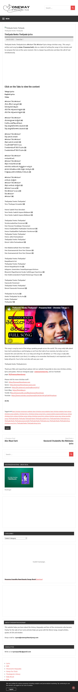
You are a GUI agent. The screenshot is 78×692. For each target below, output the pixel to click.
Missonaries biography (13, 669)
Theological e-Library (13, 674)
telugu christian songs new (53, 416)
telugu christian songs (20, 416)
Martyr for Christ (12, 671)
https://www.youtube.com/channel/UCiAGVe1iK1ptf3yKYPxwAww (34, 395)
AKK (7, 666)
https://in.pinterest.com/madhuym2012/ (25, 387)
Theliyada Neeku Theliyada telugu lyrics (29, 423)
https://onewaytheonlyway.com (19, 382)
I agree (11, 689)
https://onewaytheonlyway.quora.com (23, 385)
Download (39, 579)
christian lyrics (23, 414)
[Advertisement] (39, 69)
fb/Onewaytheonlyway (17, 374)
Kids (7, 679)
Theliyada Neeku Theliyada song (39, 421)
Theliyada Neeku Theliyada (17, 418)
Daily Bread (10, 677)
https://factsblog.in (19, 390)
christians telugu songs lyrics (37, 414)
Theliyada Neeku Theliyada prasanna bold (17, 421)
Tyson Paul (19, 39)
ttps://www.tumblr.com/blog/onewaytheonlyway (27, 393)
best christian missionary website (22, 411)
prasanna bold (50, 414)
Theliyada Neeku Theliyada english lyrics (37, 418)
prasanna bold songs (61, 414)
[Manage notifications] (73, 687)
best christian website (57, 411)
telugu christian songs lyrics (36, 416)
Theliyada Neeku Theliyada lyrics (60, 418)
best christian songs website (41, 411)
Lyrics (7, 428)
